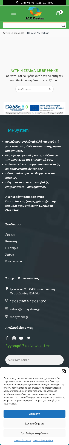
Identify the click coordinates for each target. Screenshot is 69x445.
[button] (63, 371)
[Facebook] (7, 338)
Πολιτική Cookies (22, 440)
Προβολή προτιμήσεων (34, 433)
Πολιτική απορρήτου (43, 440)
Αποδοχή (34, 413)
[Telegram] (28, 338)
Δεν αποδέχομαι (34, 423)
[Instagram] (14, 338)
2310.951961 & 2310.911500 (37, 2)
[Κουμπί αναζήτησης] (63, 25)
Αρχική (6, 33)
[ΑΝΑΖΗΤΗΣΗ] (50, 89)
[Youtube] (21, 338)
